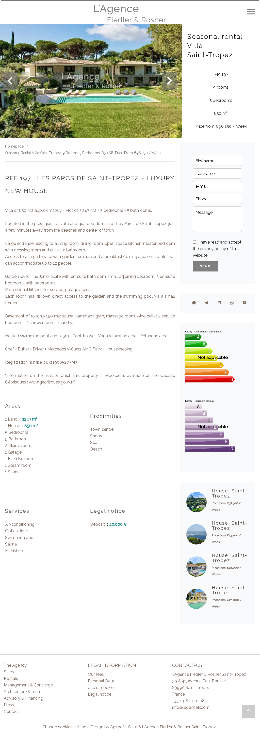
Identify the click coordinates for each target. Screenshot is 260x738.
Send (205, 266)
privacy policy (213, 248)
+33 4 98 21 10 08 (188, 700)
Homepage (14, 146)
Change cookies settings (65, 727)
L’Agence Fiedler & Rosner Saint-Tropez (209, 674)
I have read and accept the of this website (217, 249)
